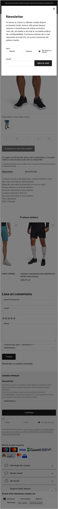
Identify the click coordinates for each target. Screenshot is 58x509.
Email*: (9, 59)
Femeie (29, 51)
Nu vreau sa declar (46, 51)
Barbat (12, 51)
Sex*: (8, 48)
